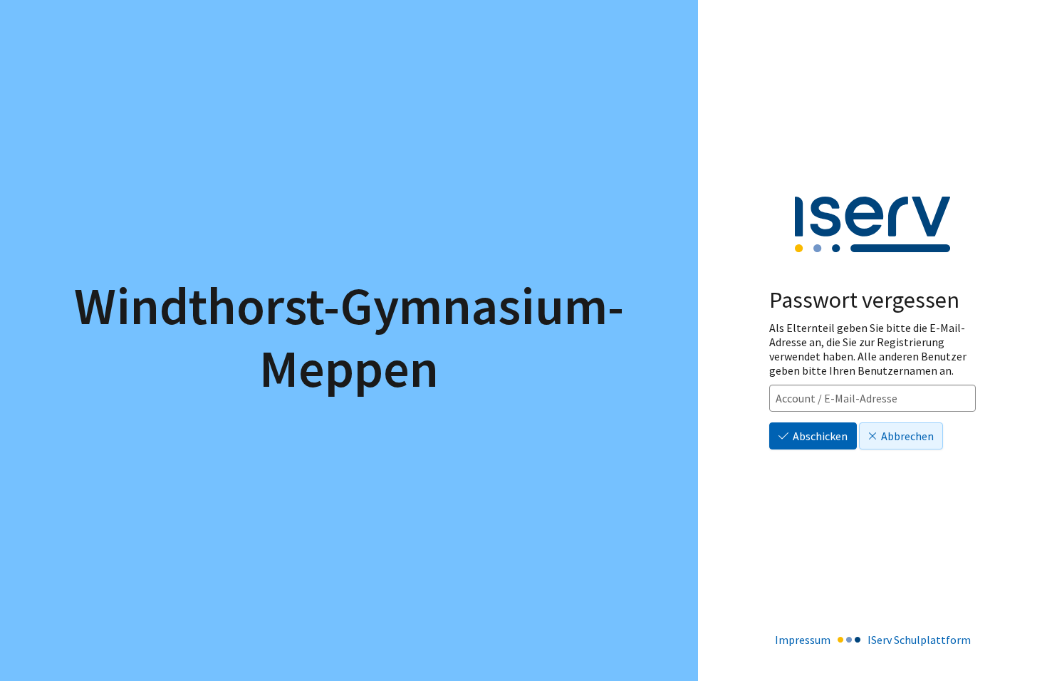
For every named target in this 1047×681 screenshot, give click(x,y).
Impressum (802, 640)
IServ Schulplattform (919, 640)
